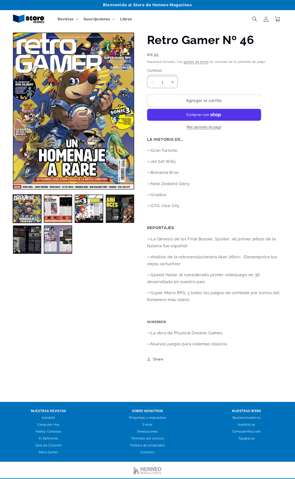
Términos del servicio (147, 438)
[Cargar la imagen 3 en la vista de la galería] (89, 209)
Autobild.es (246, 424)
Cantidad (154, 70)
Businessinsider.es (247, 417)
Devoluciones (147, 431)
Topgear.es (246, 438)
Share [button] (158, 359)
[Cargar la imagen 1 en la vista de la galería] (27, 209)
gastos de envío (196, 61)
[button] (68, 19)
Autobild (48, 417)
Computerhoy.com (246, 431)
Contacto (147, 452)
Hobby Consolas (48, 431)
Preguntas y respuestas (147, 417)
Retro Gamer (48, 452)
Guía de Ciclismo (48, 445)
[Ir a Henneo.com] (147, 471)
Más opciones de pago (204, 127)
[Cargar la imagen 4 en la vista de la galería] (120, 209)
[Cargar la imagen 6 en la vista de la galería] (58, 239)
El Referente (48, 438)
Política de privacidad (147, 445)
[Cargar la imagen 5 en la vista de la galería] (27, 239)
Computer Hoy (48, 424)
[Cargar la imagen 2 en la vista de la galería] (58, 209)
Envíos (147, 424)
